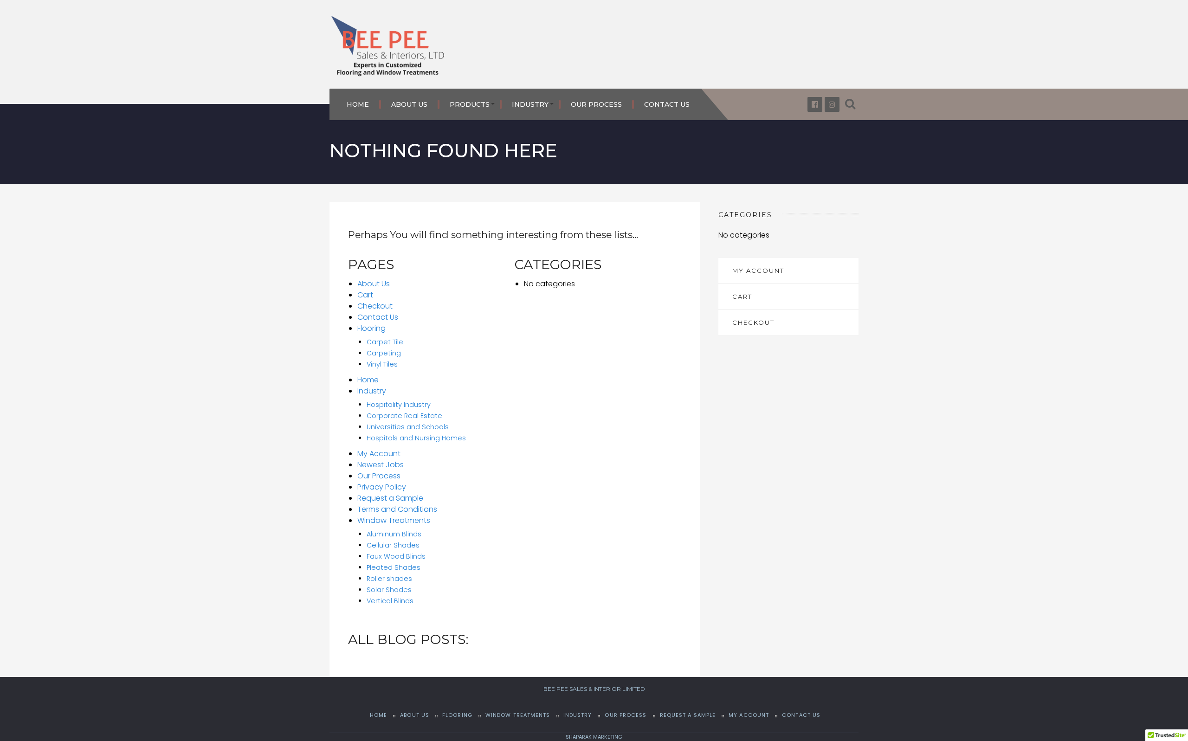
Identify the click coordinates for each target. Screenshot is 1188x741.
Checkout (375, 306)
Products (470, 104)
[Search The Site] (850, 104)
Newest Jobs (380, 464)
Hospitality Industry (399, 404)
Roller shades (389, 578)
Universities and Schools (408, 427)
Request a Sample (390, 498)
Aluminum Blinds (394, 534)
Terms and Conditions (397, 509)
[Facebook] (814, 104)
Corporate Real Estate (404, 415)
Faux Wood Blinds (396, 556)
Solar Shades (389, 589)
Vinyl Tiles (382, 364)
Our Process (596, 104)
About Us (409, 104)
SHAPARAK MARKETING (594, 737)
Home (358, 104)
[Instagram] (832, 104)
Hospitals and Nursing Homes (416, 438)
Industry (530, 104)
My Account (378, 453)
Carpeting (384, 353)
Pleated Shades (393, 567)
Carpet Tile (385, 342)
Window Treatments (393, 520)
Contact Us (667, 104)
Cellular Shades (393, 545)
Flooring (371, 328)
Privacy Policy (381, 487)
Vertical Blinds (390, 601)
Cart (365, 295)
